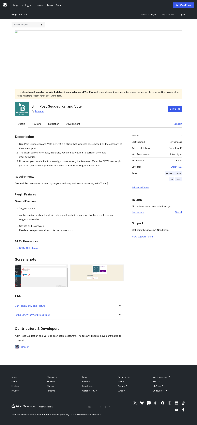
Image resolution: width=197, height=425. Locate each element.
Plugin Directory (19, 14)
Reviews (36, 123)
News (14, 381)
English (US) (176, 167)
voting (178, 179)
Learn (85, 377)
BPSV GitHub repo (29, 248)
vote (171, 179)
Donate (122, 386)
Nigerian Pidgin (46, 407)
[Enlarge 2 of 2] (119, 268)
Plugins (50, 386)
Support (178, 123)
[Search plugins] (42, 24)
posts (178, 173)
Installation (53, 123)
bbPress (158, 386)
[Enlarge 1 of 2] (64, 268)
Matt (156, 381)
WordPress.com (161, 377)
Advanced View (140, 187)
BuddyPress (160, 390)
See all (178, 212)
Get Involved (124, 377)
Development (73, 123)
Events (121, 381)
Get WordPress (183, 5)
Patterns (51, 390)
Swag (121, 390)
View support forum (142, 236)
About (14, 377)
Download (175, 109)
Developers (87, 386)
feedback (170, 173)
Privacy (15, 390)
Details (21, 123)
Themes (51, 381)
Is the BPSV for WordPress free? (32, 315)
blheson (39, 111)
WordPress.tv (89, 390)
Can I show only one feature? (30, 305)
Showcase (52, 377)
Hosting (15, 386)
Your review (138, 212)
